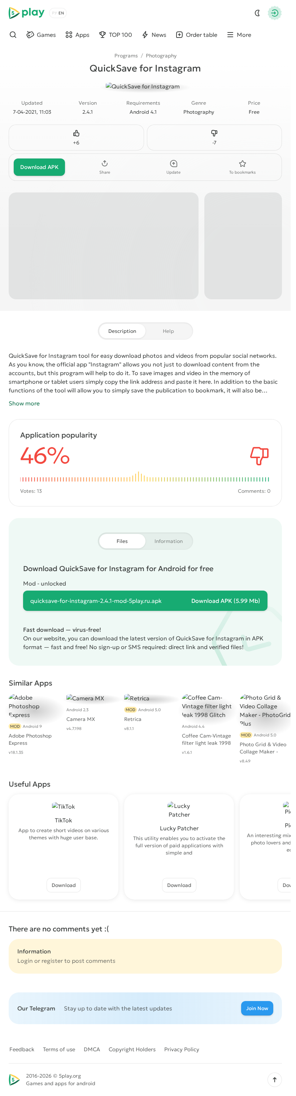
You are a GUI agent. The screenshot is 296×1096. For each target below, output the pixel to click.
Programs (126, 55)
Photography (161, 55)
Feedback (21, 1049)
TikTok (63, 820)
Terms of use (59, 1049)
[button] (274, 1080)
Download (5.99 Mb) (225, 600)
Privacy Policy (181, 1049)
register (52, 960)
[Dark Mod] (257, 13)
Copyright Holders (132, 1049)
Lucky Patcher (179, 828)
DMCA (92, 1049)
